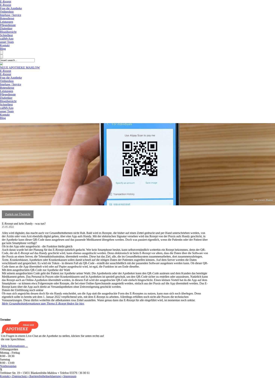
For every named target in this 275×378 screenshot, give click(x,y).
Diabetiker (6, 28)
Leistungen (6, 21)
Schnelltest (6, 35)
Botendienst (7, 18)
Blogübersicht (8, 31)
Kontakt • (6, 376)
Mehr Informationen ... (14, 346)
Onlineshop (7, 11)
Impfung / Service (10, 15)
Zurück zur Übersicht (17, 214)
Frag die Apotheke (11, 8)
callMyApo (6, 38)
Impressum (69, 376)
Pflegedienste (8, 25)
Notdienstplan (8, 366)
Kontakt (5, 45)
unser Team (7, 42)
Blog (3, 48)
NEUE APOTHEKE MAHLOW (20, 67)
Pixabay (269, 200)
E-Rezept (5, 1)
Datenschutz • (20, 376)
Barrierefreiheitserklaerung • (46, 376)
